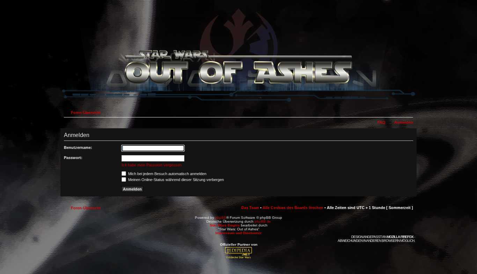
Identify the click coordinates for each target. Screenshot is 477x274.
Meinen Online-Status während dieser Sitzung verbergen (175, 180)
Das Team (250, 208)
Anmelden (403, 122)
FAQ (381, 122)
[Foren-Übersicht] (238, 102)
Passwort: (73, 158)
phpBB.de (263, 221)
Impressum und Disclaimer (238, 233)
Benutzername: (78, 147)
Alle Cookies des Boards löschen (293, 208)
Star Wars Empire (225, 225)
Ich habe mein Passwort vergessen (152, 165)
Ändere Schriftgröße (408, 111)
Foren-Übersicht (86, 112)
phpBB (220, 217)
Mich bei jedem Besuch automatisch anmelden (166, 174)
